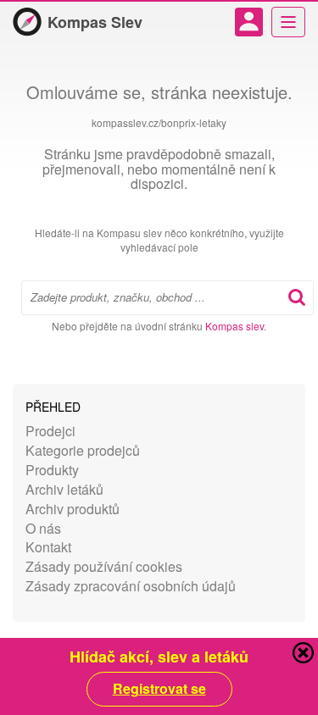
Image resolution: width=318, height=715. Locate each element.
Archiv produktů (72, 508)
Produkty (52, 469)
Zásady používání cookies (103, 566)
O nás (43, 528)
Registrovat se (159, 688)
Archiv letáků (64, 489)
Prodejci (50, 431)
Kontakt (48, 547)
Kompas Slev (94, 22)
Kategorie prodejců (82, 450)
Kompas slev (234, 326)
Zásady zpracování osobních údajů (130, 586)
